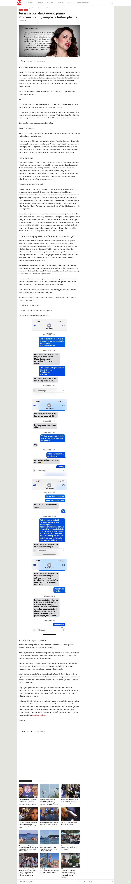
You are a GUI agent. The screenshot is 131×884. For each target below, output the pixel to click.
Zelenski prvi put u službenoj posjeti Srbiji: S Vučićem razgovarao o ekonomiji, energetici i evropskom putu (28, 802)
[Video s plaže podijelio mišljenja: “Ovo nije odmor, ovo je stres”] (70, 837)
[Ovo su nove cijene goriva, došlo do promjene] (70, 814)
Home (20, 8)
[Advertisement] (49, 755)
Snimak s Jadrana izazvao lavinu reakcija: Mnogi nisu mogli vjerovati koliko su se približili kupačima (48, 848)
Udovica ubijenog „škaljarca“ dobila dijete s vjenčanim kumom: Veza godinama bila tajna (28, 825)
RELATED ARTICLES (25, 781)
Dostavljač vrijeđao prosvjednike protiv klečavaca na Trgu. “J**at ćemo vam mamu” (49, 871)
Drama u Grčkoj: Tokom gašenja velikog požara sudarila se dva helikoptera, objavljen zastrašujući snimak (49, 802)
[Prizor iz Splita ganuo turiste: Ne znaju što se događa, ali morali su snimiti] (49, 814)
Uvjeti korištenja (83, 3)
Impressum (104, 881)
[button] (112, 3)
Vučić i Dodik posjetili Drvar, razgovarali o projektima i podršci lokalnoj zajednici (69, 801)
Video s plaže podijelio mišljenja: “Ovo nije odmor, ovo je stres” (69, 847)
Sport (70, 3)
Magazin (50, 3)
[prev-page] (77, 781)
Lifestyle (40, 3)
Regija (29, 8)
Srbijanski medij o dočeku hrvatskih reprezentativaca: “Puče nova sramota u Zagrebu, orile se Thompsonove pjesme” (27, 872)
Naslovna (79, 881)
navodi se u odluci (38, 715)
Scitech (60, 3)
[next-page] (79, 781)
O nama (96, 881)
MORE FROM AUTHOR (39, 781)
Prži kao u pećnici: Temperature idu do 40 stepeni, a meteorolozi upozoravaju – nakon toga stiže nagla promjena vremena (69, 873)
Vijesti (30, 3)
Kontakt (111, 881)
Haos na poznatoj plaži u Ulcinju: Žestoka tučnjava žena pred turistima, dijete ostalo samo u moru (28, 848)
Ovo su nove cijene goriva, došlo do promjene (69, 823)
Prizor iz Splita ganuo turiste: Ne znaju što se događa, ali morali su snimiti (49, 824)
